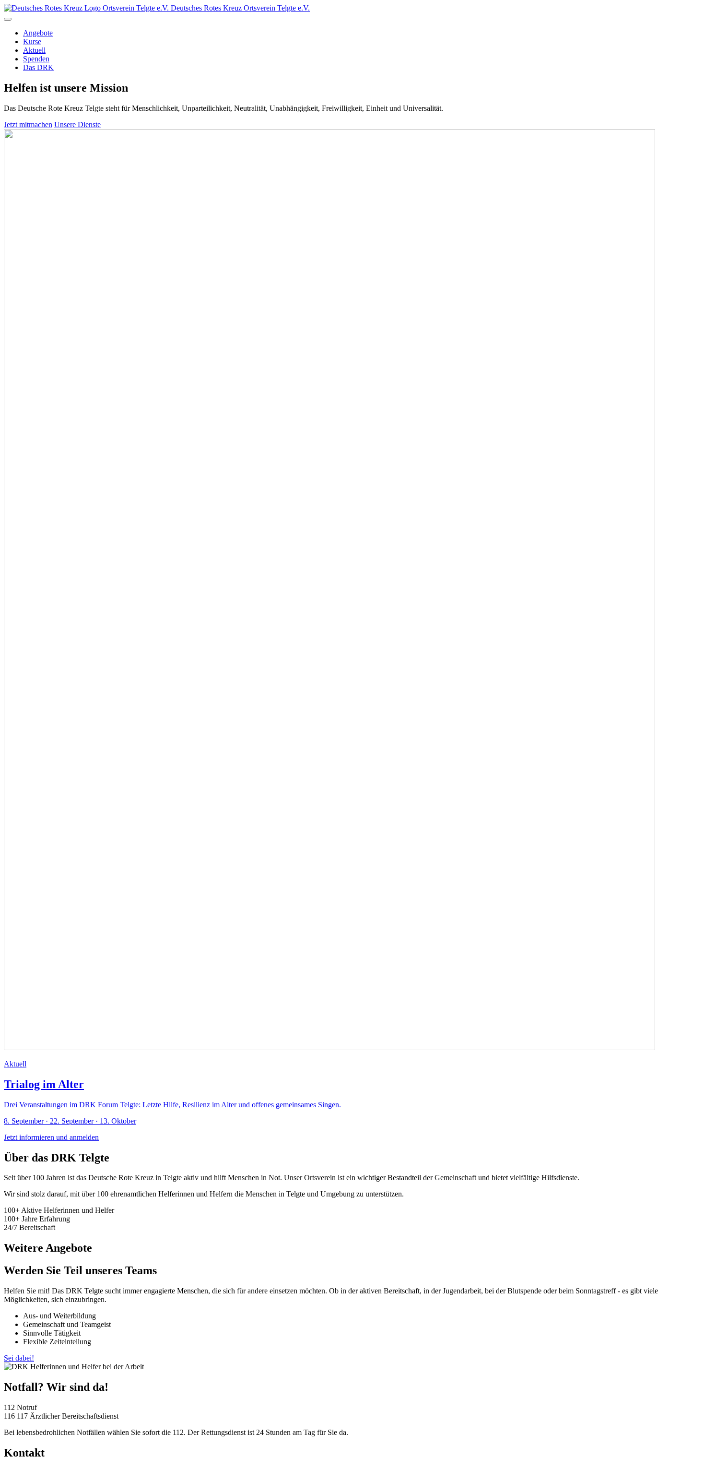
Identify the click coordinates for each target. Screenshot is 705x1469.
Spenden (36, 59)
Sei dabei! (19, 1358)
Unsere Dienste (77, 124)
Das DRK (38, 67)
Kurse (32, 41)
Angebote (38, 33)
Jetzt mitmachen (28, 124)
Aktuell (34, 50)
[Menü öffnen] (8, 19)
